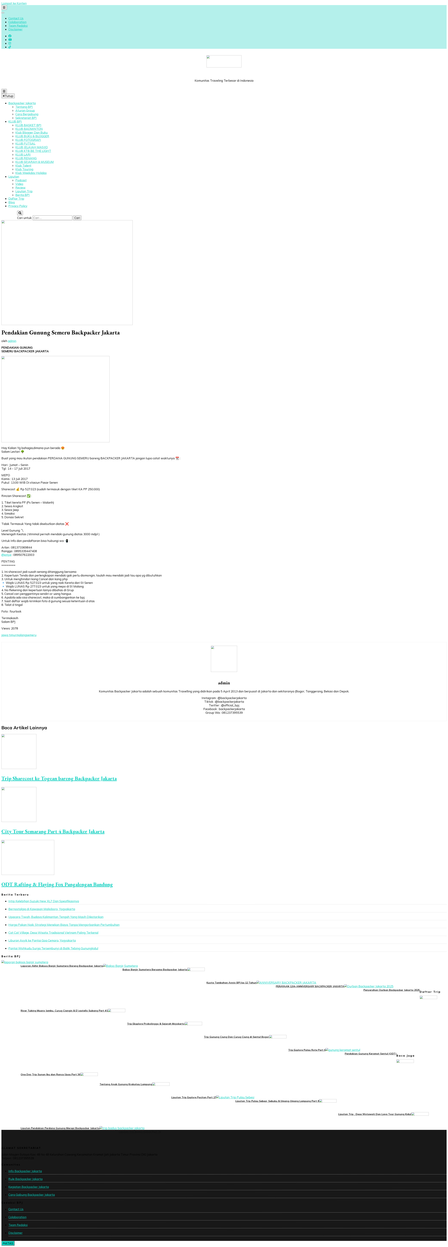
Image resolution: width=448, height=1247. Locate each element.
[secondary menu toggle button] (4, 7)
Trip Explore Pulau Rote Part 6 (307, 1050)
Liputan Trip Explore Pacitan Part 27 (193, 1097)
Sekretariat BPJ (26, 118)
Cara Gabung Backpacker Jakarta (31, 1194)
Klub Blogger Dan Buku (31, 132)
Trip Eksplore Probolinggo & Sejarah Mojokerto (156, 1023)
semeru (31, 635)
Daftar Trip (16, 198)
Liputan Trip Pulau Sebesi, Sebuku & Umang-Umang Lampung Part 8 (277, 1101)
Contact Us (15, 18)
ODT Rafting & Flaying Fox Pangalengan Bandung (57, 884)
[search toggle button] (20, 213)
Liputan (13, 176)
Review (20, 187)
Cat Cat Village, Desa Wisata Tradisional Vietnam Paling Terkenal (53, 932)
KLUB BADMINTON (29, 129)
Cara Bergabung (26, 114)
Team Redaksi (18, 25)
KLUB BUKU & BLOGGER (32, 136)
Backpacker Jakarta (22, 103)
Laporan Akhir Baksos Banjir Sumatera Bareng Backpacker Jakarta (62, 965)
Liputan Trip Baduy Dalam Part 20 (140, 1131)
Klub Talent (23, 165)
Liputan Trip (24, 191)
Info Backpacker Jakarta (25, 1171)
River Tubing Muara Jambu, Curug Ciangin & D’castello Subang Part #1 (64, 1010)
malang (21, 635)
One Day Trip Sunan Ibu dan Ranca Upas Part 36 (50, 1074)
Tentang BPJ (24, 107)
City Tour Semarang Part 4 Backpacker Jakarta (52, 831)
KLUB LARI (23, 154)
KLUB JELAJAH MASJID (31, 147)
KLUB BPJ (15, 121)
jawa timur (8, 635)
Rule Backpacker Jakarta (25, 1179)
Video (19, 184)
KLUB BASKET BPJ (28, 125)
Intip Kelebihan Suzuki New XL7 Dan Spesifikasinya (43, 901)
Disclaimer (15, 29)
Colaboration (17, 22)
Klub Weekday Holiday (31, 173)
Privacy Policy (17, 206)
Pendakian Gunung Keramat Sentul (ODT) (370, 1053)
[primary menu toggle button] (4, 91)
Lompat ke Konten (14, 3)
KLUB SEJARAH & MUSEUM (34, 162)
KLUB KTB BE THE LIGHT (33, 151)
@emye (6, 555)
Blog (11, 202)
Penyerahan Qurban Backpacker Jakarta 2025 (391, 990)
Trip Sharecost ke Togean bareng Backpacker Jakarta (59, 778)
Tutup (9, 96)
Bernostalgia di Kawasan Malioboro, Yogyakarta (41, 909)
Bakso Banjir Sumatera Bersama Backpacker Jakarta (154, 969)
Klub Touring (24, 169)
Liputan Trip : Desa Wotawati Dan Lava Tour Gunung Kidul (374, 1114)
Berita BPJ (22, 195)
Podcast (21, 180)
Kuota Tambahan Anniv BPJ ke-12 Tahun (231, 982)
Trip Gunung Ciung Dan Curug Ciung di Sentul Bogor (236, 1036)
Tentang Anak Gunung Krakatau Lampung (126, 1084)
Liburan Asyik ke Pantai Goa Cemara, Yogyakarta (42, 940)
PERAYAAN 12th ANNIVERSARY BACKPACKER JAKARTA (310, 986)
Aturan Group (25, 110)
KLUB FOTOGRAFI (28, 140)
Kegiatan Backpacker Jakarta (28, 1187)
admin (12, 341)
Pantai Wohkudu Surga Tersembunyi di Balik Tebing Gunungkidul (53, 948)
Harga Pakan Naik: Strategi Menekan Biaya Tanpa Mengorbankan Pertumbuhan (64, 925)
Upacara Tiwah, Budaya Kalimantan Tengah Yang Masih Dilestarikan (55, 917)
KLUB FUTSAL (25, 143)
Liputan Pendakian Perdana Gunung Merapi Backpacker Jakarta (60, 1128)
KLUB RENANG (26, 158)
